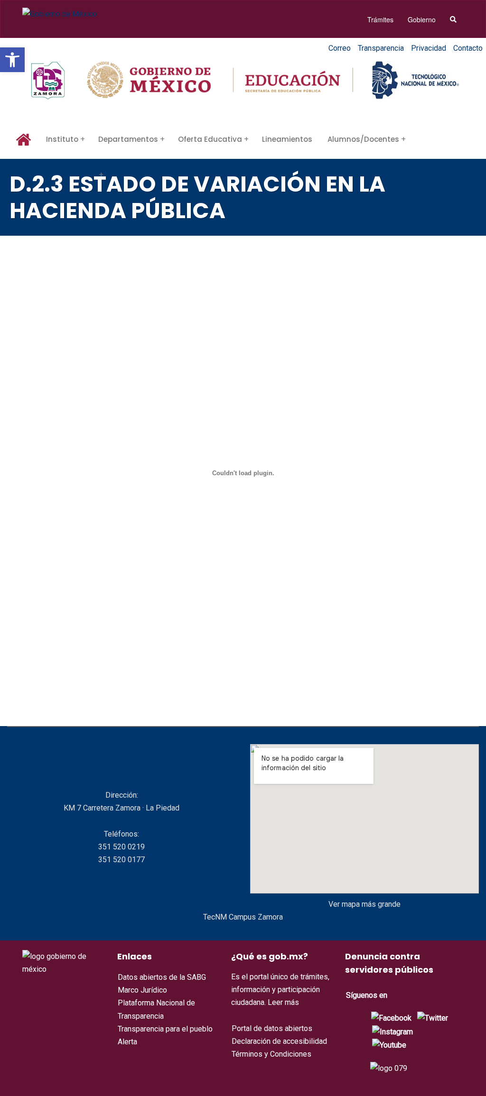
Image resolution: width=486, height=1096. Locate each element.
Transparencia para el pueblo (165, 1028)
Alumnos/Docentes (363, 139)
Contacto (468, 48)
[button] (12, 59)
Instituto (62, 139)
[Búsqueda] (453, 19)
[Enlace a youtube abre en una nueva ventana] (389, 1044)
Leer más (283, 1002)
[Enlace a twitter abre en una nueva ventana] (432, 1017)
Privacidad (428, 48)
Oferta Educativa (210, 139)
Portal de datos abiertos (272, 1028)
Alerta (127, 1041)
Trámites (380, 19)
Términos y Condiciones (271, 1054)
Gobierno (422, 19)
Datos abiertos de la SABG (162, 977)
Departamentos (128, 139)
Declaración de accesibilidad (279, 1041)
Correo (339, 48)
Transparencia (381, 48)
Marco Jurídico (142, 990)
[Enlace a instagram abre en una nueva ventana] (392, 1031)
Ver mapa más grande (364, 904)
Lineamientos (287, 139)
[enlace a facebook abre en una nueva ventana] (391, 1017)
